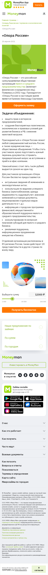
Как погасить (9, 461)
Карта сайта (8, 477)
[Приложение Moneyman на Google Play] (13, 398)
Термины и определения (15, 473)
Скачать (38, 5)
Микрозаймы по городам (15, 482)
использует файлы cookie (14, 547)
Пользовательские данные (11, 535)
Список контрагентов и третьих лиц (14, 538)
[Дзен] (36, 375)
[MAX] (42, 375)
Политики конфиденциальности (21, 570)
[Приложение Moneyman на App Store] (33, 398)
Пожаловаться (10, 469)
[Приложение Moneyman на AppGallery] (13, 405)
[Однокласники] (25, 375)
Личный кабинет (44, 14)
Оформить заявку (24, 105)
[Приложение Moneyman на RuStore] (33, 405)
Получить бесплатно (24, 309)
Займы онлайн (20, 387)
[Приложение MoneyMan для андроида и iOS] (8, 390)
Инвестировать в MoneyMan (24, 365)
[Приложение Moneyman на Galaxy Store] (13, 411)
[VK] (20, 375)
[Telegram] (31, 375)
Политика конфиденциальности (13, 533)
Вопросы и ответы (11, 465)
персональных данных (6, 569)
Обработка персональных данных (13, 530)
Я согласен (39, 569)
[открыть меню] (4, 14)
